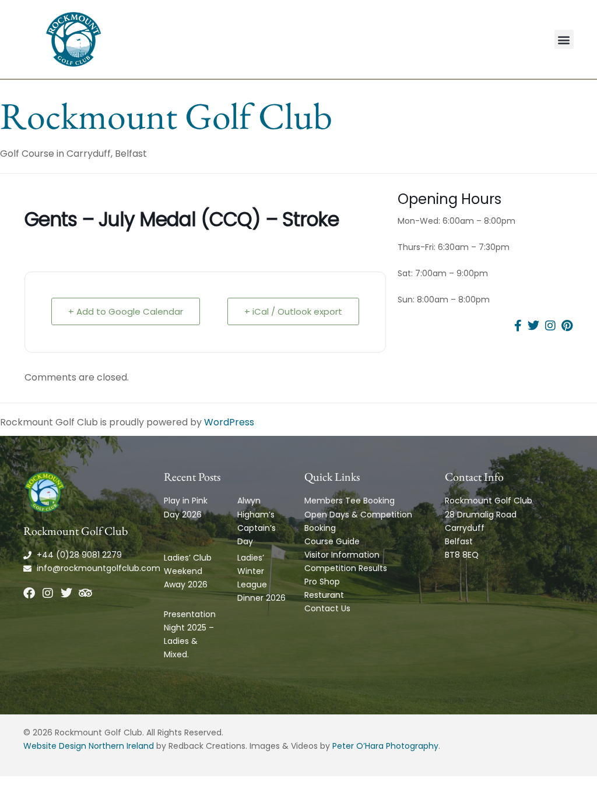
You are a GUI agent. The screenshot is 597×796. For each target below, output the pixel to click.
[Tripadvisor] (85, 593)
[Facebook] (29, 593)
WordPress (229, 422)
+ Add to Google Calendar (125, 311)
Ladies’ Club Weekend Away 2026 (188, 571)
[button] (564, 39)
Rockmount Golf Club (166, 115)
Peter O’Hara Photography (385, 746)
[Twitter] (66, 593)
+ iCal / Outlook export (293, 311)
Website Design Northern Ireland (88, 746)
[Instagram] (48, 593)
